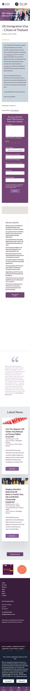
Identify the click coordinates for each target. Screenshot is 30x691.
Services (4, 585)
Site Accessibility (6, 646)
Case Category (9, 147)
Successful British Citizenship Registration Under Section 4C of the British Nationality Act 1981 (14, 242)
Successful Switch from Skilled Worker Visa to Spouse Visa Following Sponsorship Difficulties (14, 234)
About (3, 593)
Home (3, 582)
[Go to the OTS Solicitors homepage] (6, 4)
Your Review (9, 124)
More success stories (15, 294)
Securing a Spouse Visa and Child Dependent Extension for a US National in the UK (15, 255)
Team (3, 589)
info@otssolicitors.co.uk (8, 614)
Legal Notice (5, 648)
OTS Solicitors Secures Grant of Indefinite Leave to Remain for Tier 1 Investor (15, 279)
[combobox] (15, 165)
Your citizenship (10, 177)
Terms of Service (9, 187)
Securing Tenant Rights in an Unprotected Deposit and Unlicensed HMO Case (14, 249)
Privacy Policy (16, 186)
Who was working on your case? (14, 163)
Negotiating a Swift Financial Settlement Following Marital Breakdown (14, 273)
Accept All (8, 681)
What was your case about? (13, 154)
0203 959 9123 (8, 612)
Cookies (21, 648)
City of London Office (8, 601)
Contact (4, 595)
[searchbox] (6, 165)
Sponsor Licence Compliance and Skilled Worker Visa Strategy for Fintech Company (14, 227)
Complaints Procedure (18, 646)
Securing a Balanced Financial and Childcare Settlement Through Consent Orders (14, 267)
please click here (21, 676)
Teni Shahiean (14, 110)
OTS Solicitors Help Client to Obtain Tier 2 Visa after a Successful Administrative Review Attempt (14, 286)
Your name (8, 170)
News (3, 591)
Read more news (15, 554)
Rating (7, 141)
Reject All (22, 681)
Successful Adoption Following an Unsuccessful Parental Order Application (15, 261)
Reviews (4, 587)
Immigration (10, 54)
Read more (12, 468)
